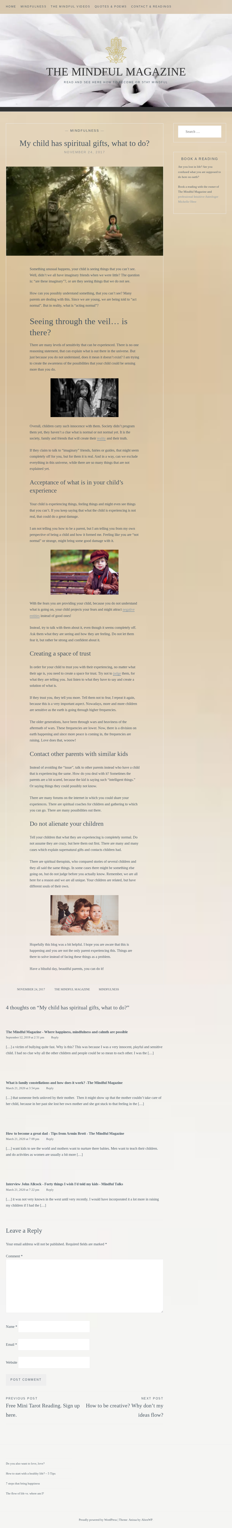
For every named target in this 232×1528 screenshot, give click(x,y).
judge (117, 673)
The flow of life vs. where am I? (25, 1493)
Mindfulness (34, 6)
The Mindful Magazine (116, 71)
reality (101, 438)
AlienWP (146, 1519)
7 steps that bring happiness (23, 1483)
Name (11, 1327)
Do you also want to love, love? (25, 1463)
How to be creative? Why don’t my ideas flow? (124, 1407)
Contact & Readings (151, 6)
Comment (14, 1256)
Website (11, 1362)
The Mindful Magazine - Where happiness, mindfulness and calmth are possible (67, 1032)
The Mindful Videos (70, 6)
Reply (55, 1037)
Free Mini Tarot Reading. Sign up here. (43, 1407)
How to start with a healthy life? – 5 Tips (31, 1473)
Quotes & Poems (111, 6)
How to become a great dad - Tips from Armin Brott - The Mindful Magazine (65, 1133)
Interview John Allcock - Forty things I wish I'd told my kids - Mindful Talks (64, 1184)
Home (11, 6)
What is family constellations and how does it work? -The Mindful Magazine (64, 1083)
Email (11, 1344)
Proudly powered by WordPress (98, 1519)
